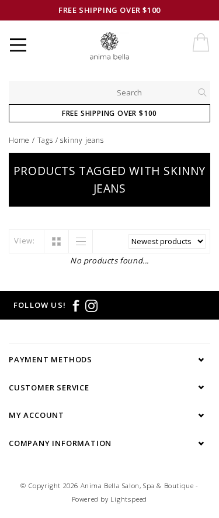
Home (19, 140)
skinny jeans (82, 140)
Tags (45, 140)
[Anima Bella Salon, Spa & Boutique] (119, 46)
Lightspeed (128, 499)
